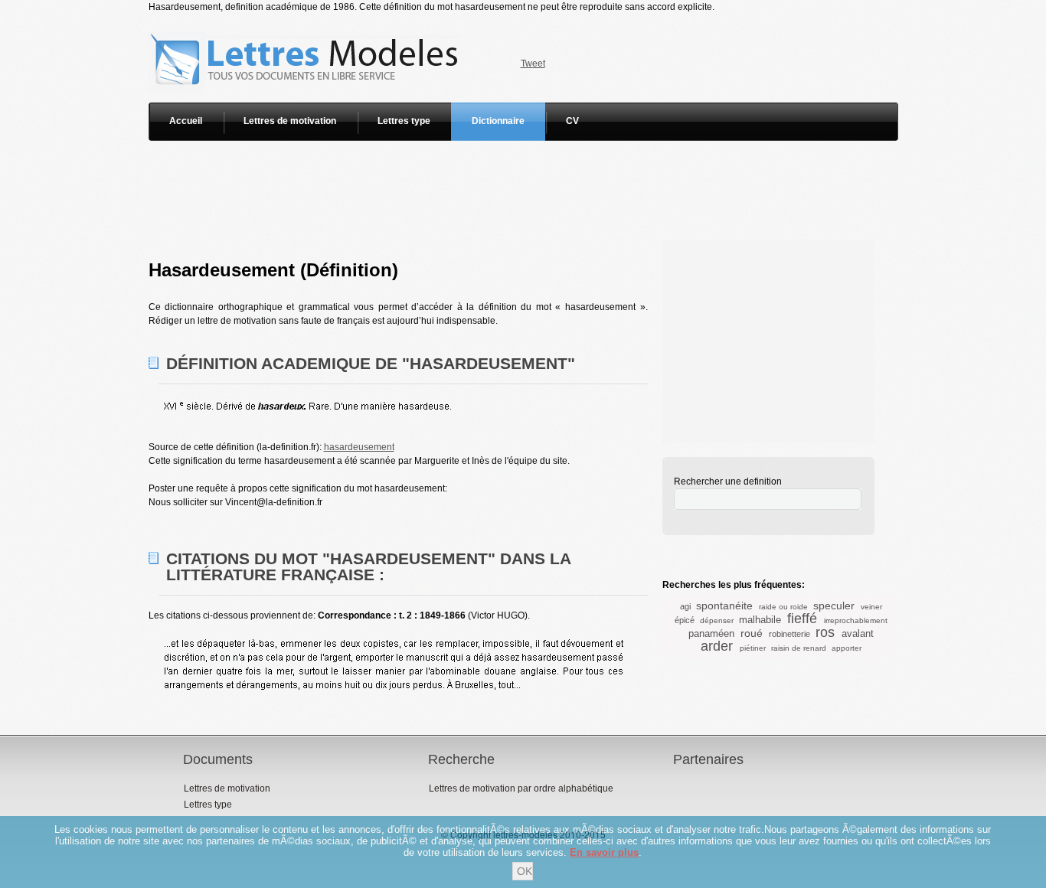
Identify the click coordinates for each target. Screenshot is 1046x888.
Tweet (533, 63)
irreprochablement (855, 620)
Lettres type (404, 121)
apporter (846, 648)
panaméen (711, 633)
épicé (685, 620)
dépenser (717, 620)
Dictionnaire (498, 121)
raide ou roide (783, 606)
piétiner (753, 648)
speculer (834, 605)
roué (751, 633)
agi (685, 606)
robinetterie (789, 633)
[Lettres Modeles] (307, 20)
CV (572, 121)
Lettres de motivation (290, 121)
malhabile (760, 619)
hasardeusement (359, 447)
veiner (871, 606)
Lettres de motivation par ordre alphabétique (521, 788)
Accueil (185, 121)
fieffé (802, 618)
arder (717, 646)
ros (825, 632)
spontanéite (724, 605)
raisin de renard (798, 648)
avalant (858, 633)
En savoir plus (604, 852)
